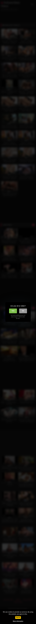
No (23, 311)
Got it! (18, 617)
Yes (13, 311)
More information (18, 621)
